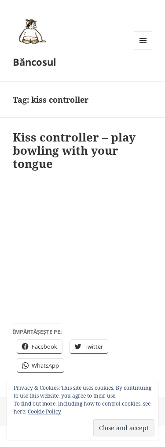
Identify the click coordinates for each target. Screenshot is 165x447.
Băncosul (34, 61)
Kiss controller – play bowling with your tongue (74, 150)
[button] (31, 31)
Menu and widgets (143, 49)
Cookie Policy (44, 411)
